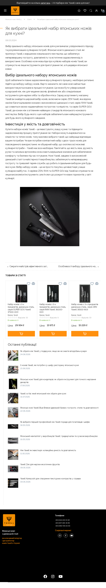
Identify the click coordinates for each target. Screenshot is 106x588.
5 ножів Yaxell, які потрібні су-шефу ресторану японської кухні (49, 365)
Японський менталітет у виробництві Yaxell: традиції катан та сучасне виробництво (59, 436)
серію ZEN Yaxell (70, 99)
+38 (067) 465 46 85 (62, 523)
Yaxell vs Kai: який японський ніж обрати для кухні (43, 394)
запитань (45, 3)
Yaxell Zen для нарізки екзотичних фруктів (40, 464)
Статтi (29, 19)
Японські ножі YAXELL (13, 19)
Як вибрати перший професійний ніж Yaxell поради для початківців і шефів (55, 422)
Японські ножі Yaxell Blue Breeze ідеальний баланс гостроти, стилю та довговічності (59, 408)
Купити (21, 333)
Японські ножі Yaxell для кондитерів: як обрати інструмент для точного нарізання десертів (58, 380)
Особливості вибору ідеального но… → (78, 266)
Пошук (90, 10)
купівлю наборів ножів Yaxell (68, 61)
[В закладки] (28, 284)
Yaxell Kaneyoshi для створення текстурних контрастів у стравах (50, 479)
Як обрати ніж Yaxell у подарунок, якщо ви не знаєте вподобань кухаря (53, 351)
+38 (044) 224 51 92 (62, 520)
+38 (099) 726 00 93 (62, 526)
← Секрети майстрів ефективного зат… (27, 266)
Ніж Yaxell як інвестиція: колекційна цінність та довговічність (48, 450)
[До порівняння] (33, 283)
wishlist (79, 10)
